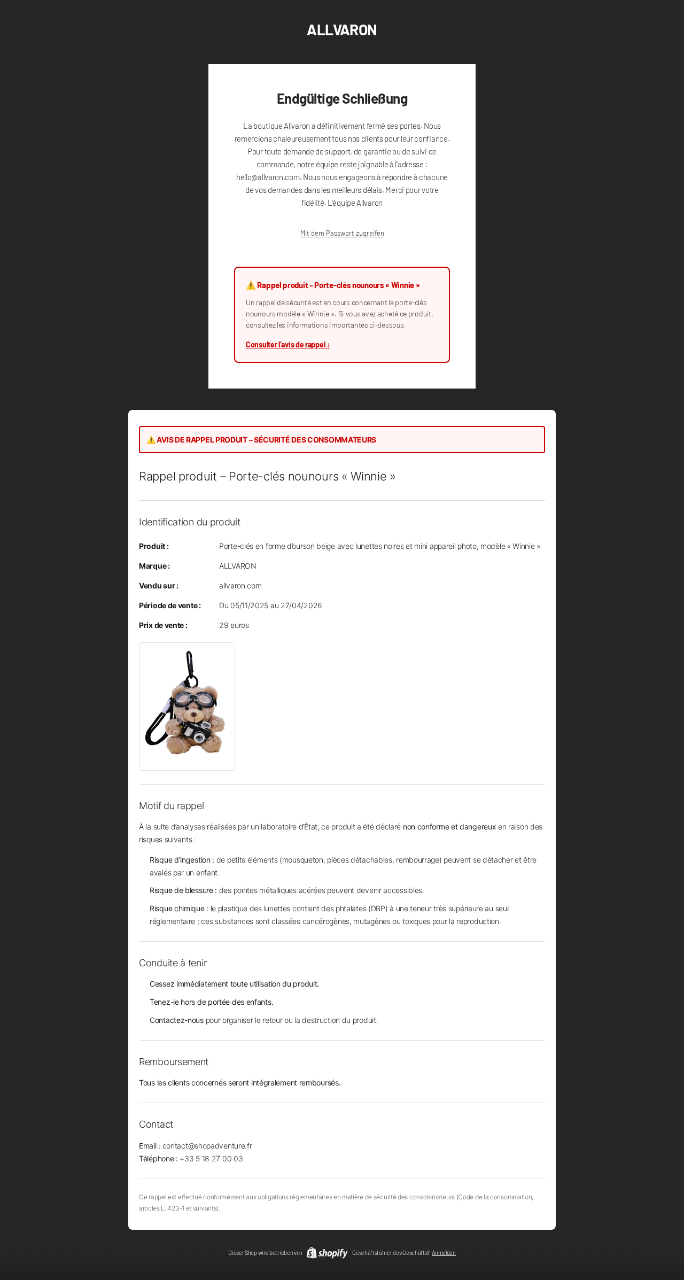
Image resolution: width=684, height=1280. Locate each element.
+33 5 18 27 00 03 (211, 1158)
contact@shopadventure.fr (207, 1145)
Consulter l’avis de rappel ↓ (288, 344)
